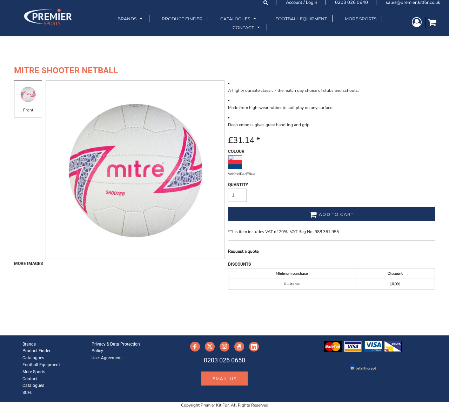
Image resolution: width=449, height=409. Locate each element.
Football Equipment (41, 364)
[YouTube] (239, 347)
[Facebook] (195, 347)
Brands (29, 344)
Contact (30, 378)
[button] (131, 18)
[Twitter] (210, 347)
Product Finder (36, 350)
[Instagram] (224, 347)
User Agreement (107, 357)
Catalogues (33, 357)
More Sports (33, 371)
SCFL (27, 392)
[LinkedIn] (254, 347)
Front (28, 110)
